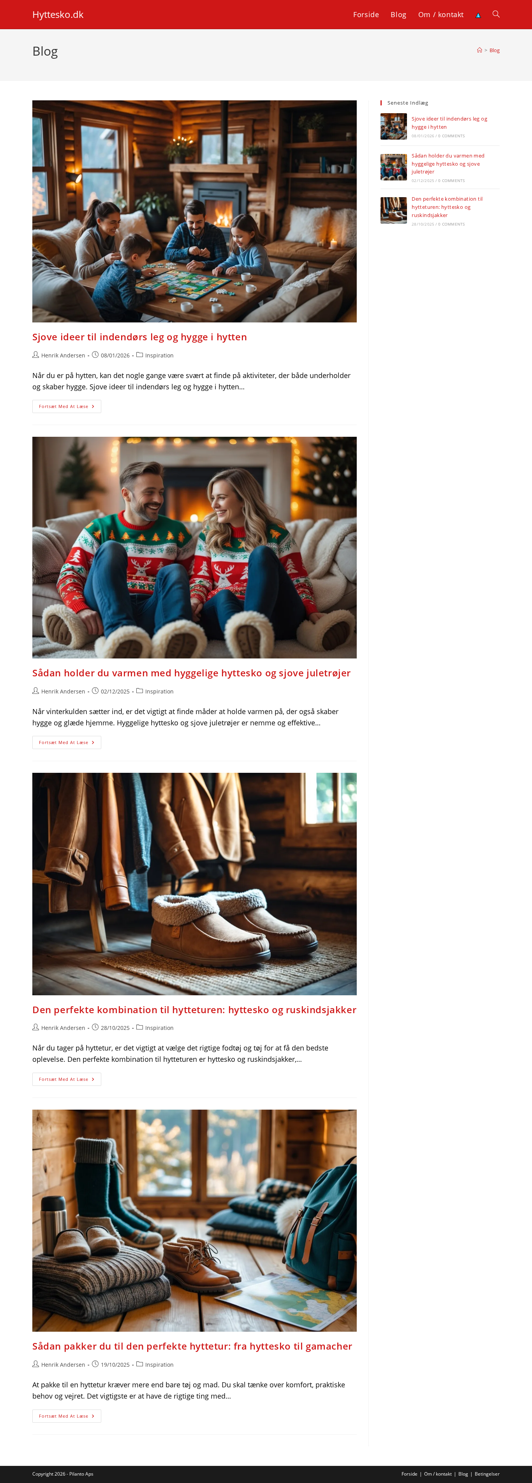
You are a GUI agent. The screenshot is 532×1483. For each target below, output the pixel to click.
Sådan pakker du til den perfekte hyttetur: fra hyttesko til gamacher (192, 1345)
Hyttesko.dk (58, 14)
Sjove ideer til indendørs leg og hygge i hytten (139, 336)
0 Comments (451, 135)
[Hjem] (479, 50)
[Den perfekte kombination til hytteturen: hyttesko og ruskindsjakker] (394, 210)
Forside (409, 1474)
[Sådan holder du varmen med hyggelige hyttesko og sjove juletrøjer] (394, 167)
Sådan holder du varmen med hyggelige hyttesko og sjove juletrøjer (191, 672)
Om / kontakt (438, 1474)
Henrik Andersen (63, 355)
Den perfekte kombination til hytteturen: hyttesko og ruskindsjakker (194, 1009)
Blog (495, 50)
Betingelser (487, 1474)
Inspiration (159, 355)
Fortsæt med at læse (70, 408)
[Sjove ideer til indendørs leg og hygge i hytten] (394, 126)
